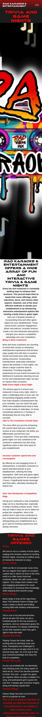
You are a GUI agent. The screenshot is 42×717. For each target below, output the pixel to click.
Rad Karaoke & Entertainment (15, 4)
